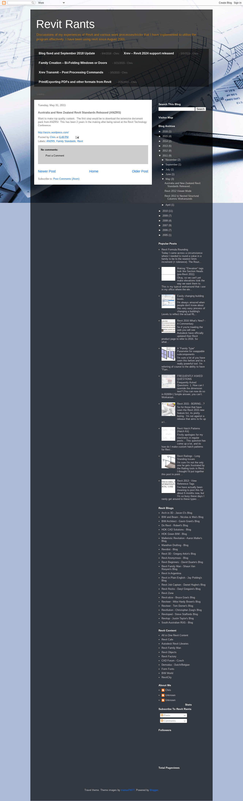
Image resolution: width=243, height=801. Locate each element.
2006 (166, 230)
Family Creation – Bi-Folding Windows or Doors (73, 62)
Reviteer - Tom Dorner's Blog (177, 605)
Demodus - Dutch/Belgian (176, 664)
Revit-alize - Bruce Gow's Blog (178, 597)
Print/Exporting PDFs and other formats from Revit (75, 81)
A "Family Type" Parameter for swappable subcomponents (190, 351)
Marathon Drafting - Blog (175, 545)
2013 (166, 145)
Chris (168, 690)
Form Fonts (168, 669)
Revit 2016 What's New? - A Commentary (191, 322)
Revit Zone (168, 593)
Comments (169, 720)
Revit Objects (169, 652)
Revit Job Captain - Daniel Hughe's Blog (183, 584)
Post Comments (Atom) (66, 178)
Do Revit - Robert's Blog (175, 525)
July (168, 169)
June (169, 174)
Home (93, 171)
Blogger (154, 790)
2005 (166, 235)
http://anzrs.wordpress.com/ (53, 132)
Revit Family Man (171, 647)
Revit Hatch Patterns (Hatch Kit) (188, 430)
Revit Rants (65, 24)
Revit (80, 141)
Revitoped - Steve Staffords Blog (180, 614)
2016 (166, 131)
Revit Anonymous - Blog (175, 557)
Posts (166, 715)
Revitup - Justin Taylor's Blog (178, 618)
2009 (166, 215)
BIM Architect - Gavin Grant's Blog (181, 521)
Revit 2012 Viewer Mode (178, 191)
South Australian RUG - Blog (177, 622)
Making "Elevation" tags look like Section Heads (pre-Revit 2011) (190, 271)
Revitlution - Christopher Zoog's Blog (182, 610)
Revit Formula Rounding (175, 249)
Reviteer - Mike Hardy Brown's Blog (181, 601)
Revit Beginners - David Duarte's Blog (182, 562)
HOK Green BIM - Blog (174, 534)
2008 (166, 220)
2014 (166, 141)
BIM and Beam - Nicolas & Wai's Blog (182, 517)
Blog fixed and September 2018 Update (67, 53)
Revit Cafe (167, 639)
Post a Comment (55, 155)
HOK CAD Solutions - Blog (176, 529)
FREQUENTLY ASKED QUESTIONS (190, 377)
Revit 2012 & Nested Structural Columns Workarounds (182, 197)
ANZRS (51, 141)
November (172, 159)
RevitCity (167, 677)
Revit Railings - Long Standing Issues (188, 457)
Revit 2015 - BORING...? (190, 403)
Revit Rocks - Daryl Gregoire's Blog (181, 588)
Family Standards (66, 141)
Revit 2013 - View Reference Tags (186, 482)
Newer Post (47, 171)
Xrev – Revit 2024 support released (149, 53)
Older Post (140, 171)
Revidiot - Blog (170, 549)
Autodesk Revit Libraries (175, 643)
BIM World (167, 673)
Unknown (170, 695)
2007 (166, 225)
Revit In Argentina (171, 573)
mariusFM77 (128, 790)
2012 (166, 150)
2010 (166, 211)
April (168, 204)
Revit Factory (169, 656)
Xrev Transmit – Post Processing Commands (71, 72)
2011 (166, 155)
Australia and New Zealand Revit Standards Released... (182, 185)
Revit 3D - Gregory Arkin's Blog (179, 553)
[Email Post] (77, 137)
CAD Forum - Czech (173, 660)
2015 (166, 136)
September (172, 164)
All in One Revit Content (175, 635)
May (168, 179)
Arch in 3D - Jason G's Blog (177, 512)
